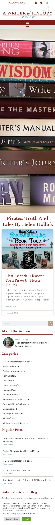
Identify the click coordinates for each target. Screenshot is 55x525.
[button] (27, 22)
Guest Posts (8, 380)
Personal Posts (9, 390)
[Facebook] (36, 3)
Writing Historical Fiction (14, 423)
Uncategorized (10, 408)
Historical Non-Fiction (13, 385)
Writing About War (11, 413)
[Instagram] (46, 3)
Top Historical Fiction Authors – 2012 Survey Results (27, 480)
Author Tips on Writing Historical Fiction (21, 451)
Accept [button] (26, 519)
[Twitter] (41, 3)
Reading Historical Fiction (14, 399)
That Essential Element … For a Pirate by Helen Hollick (26, 280)
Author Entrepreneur (13, 371)
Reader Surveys (10, 394)
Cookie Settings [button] (12, 519)
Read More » (11, 306)
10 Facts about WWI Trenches (16, 470)
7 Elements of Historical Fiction (17, 361)
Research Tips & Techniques (16, 404)
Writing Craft (9, 418)
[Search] (50, 323)
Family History (9, 375)
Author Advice (9, 366)
